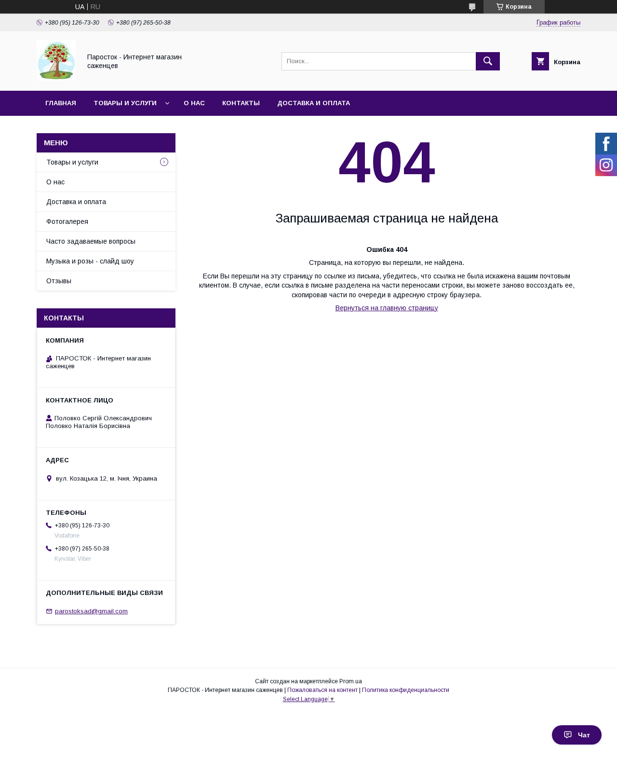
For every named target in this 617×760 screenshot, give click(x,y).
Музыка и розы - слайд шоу (90, 261)
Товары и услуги (125, 103)
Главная (60, 103)
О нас (194, 103)
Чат (584, 735)
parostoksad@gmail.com (91, 611)
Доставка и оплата (313, 103)
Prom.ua (350, 681)
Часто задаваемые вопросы (90, 241)
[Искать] (488, 61)
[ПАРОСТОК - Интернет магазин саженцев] (56, 78)
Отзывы (58, 281)
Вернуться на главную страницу (386, 308)
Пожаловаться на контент (322, 690)
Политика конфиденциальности (405, 690)
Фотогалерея (67, 221)
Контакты (241, 103)
